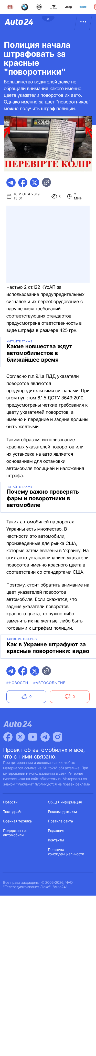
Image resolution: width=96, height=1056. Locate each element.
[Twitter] (20, 737)
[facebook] (22, 182)
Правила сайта (60, 821)
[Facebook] (8, 737)
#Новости (17, 683)
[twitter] (34, 182)
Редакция (56, 831)
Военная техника (17, 821)
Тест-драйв (13, 812)
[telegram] (11, 182)
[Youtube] (32, 737)
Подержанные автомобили (15, 833)
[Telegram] (45, 737)
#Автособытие (49, 683)
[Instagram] (57, 737)
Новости (10, 802)
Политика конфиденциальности (66, 852)
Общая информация (65, 802)
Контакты (56, 840)
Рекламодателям (62, 812)
